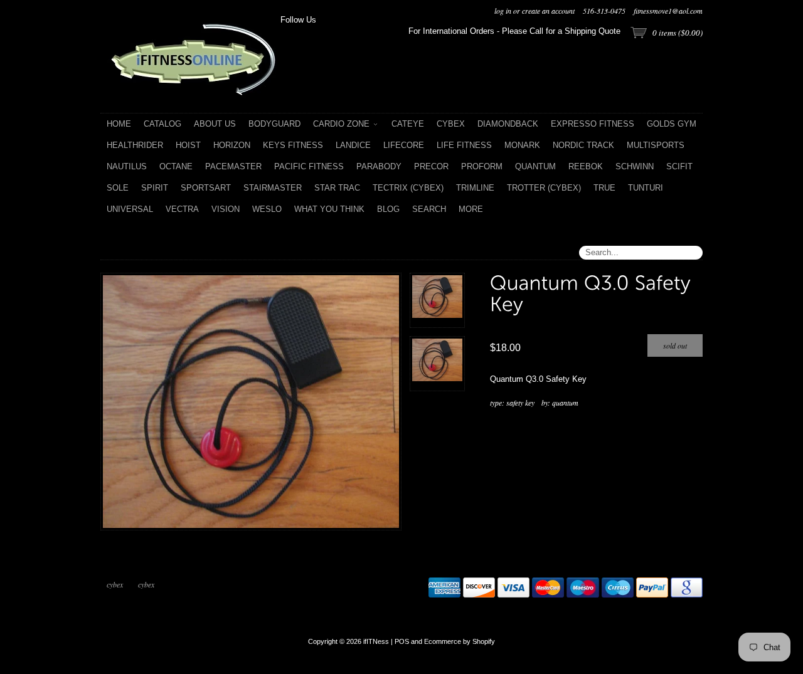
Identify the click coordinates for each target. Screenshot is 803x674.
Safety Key (520, 403)
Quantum (565, 403)
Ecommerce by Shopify (459, 641)
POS (402, 641)
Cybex (115, 584)
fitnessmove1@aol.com (668, 11)
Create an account (548, 11)
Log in (502, 11)
